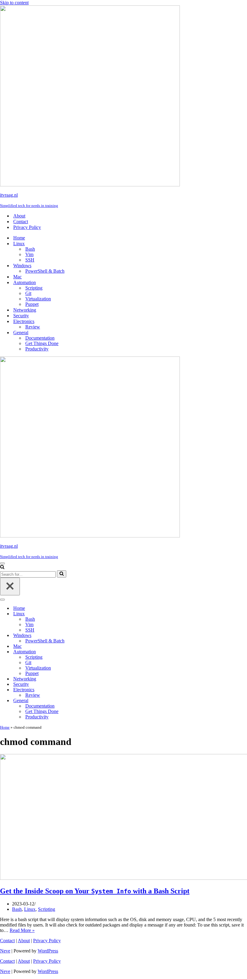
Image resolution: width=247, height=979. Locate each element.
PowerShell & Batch (44, 271)
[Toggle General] (105, 700)
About (19, 215)
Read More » (22, 930)
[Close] (10, 586)
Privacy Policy (27, 227)
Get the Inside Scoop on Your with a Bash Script (94, 891)
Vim (29, 254)
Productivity (36, 348)
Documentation (40, 338)
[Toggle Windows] (105, 635)
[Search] (2, 567)
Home (19, 237)
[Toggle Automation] (105, 651)
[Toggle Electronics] (105, 689)
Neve (5, 950)
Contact (20, 221)
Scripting (33, 287)
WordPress (48, 950)
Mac (17, 276)
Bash (30, 249)
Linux (30, 909)
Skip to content (14, 2)
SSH (29, 259)
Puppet (32, 304)
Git (28, 293)
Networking (24, 309)
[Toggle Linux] (105, 613)
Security (21, 315)
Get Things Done (41, 343)
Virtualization (38, 298)
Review (32, 326)
